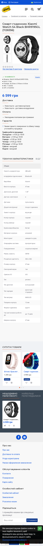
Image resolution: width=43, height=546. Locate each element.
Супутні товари (11, 347)
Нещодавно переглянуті (9, 395)
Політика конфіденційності (14, 540)
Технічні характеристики (17, 159)
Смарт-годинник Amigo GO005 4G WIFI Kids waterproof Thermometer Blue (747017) (32, 371)
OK (40, 528)
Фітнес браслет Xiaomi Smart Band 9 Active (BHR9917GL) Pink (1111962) (12, 371)
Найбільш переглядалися (31, 395)
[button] (14, 49)
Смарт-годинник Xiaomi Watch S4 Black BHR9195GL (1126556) (11, 419)
